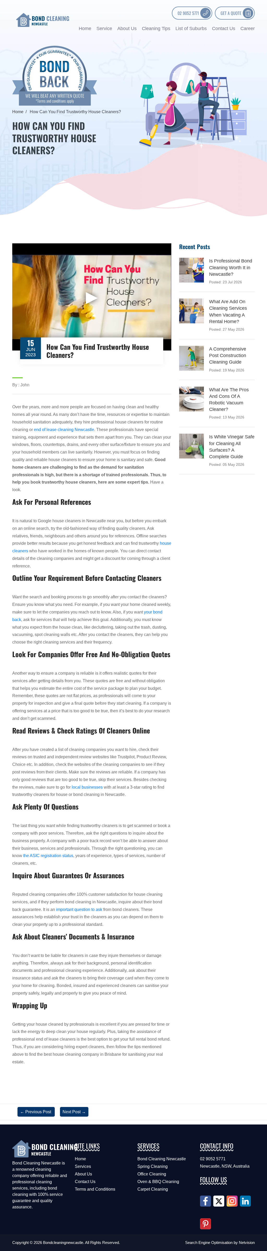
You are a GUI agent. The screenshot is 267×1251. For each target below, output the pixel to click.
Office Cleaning (151, 1174)
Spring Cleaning (152, 1166)
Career (247, 28)
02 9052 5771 (188, 13)
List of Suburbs (191, 28)
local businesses (87, 787)
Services (83, 1166)
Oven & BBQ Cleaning (158, 1181)
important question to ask (79, 909)
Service (104, 28)
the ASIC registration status (48, 855)
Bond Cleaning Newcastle (161, 1159)
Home (85, 28)
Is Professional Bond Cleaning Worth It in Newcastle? (230, 267)
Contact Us (223, 28)
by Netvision (244, 1242)
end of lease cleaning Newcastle (64, 429)
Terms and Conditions (95, 1189)
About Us (127, 28)
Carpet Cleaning (152, 1189)
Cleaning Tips (156, 28)
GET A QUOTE (231, 13)
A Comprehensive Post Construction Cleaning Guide (227, 355)
